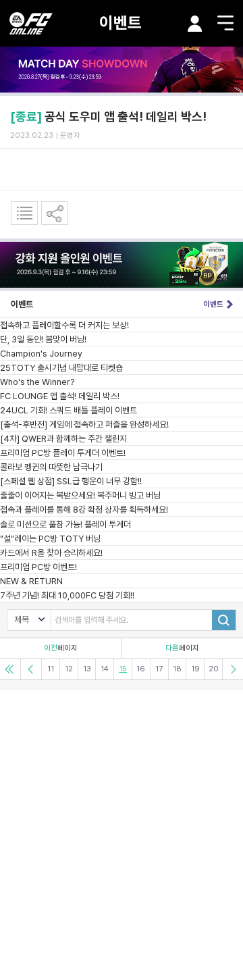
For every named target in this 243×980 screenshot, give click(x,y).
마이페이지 (195, 24)
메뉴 (225, 23)
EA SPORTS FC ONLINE (31, 23)
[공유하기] (55, 213)
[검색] (224, 620)
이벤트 (120, 22)
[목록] (24, 213)
